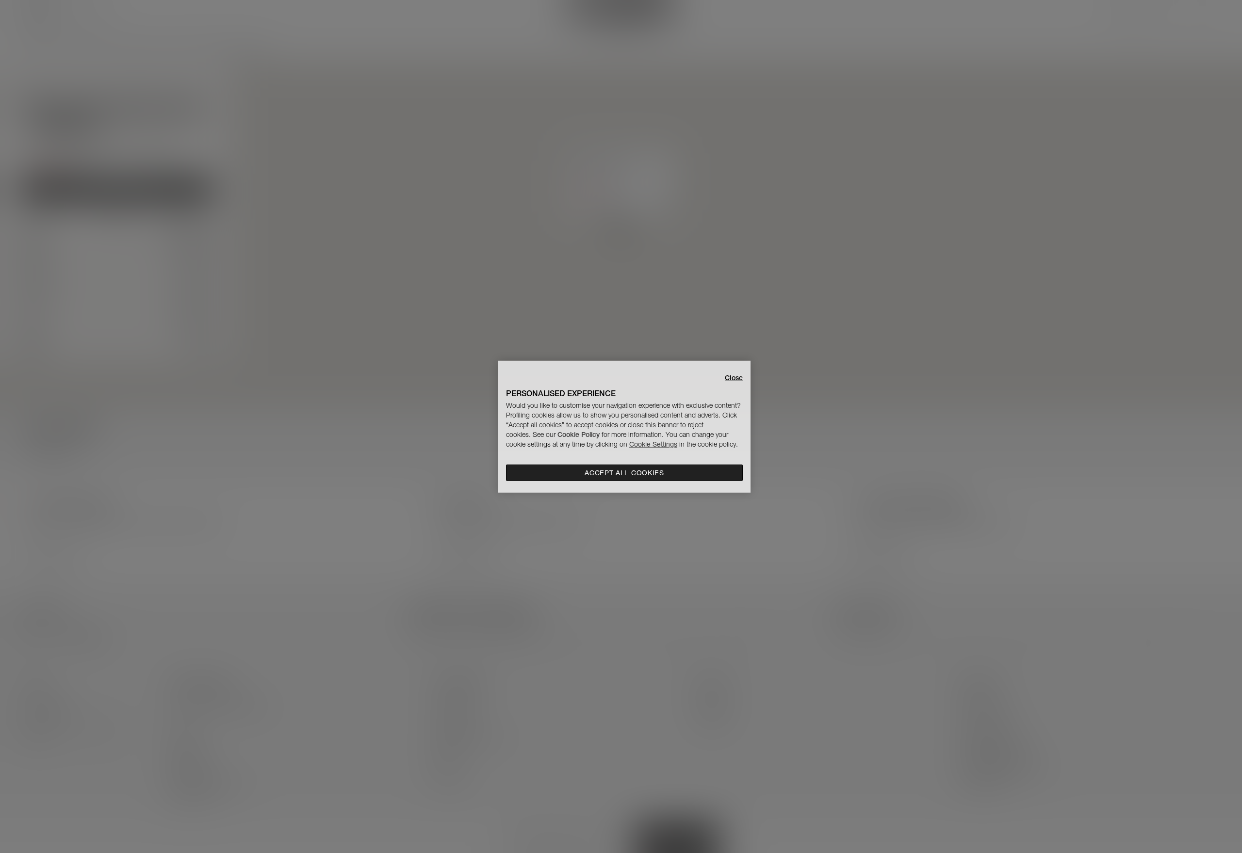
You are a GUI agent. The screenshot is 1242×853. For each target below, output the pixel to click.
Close (734, 377)
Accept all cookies (624, 472)
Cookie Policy (578, 434)
